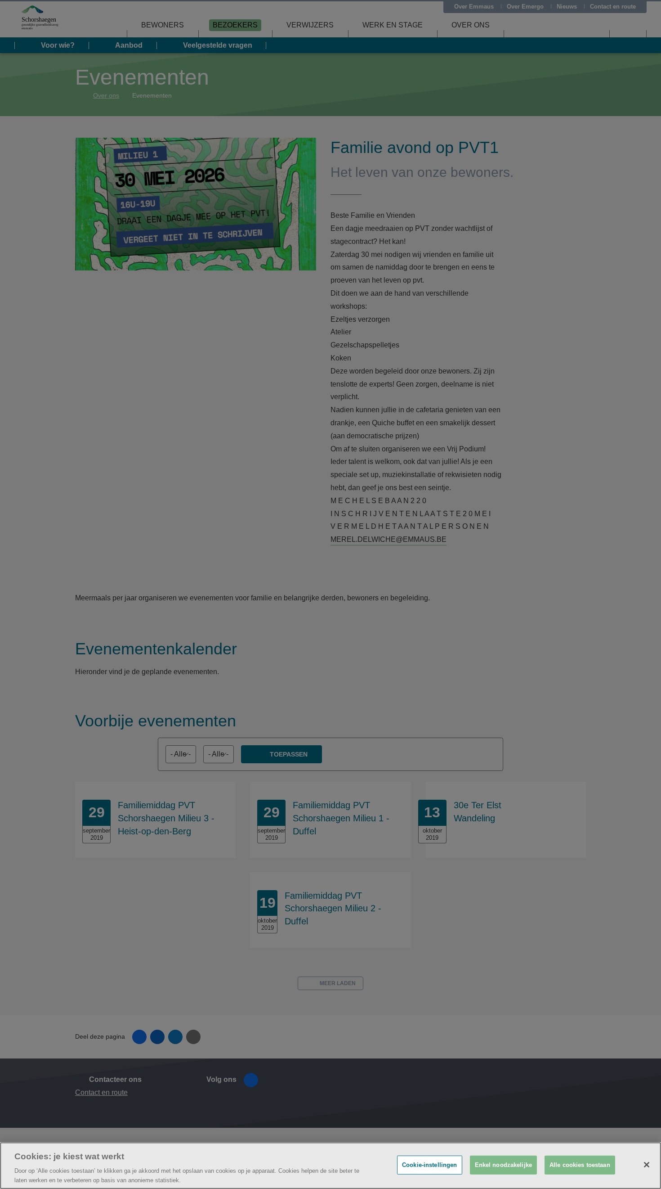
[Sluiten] (647, 1165)
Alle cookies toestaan (579, 1165)
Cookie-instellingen (429, 1165)
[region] (330, 1165)
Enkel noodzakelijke (503, 1165)
